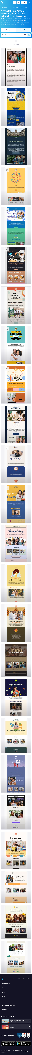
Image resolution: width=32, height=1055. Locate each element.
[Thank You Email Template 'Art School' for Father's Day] (16, 186)
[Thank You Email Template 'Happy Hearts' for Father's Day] (16, 623)
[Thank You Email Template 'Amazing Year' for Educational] (16, 660)
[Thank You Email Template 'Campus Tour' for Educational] (16, 146)
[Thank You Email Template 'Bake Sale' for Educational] (16, 265)
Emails (23, 30)
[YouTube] (28, 978)
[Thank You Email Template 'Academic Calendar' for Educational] (16, 305)
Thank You (15, 7)
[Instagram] (18, 978)
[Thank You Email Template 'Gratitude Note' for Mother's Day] (16, 583)
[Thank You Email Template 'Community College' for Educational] (16, 67)
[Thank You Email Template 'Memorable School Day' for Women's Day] (16, 543)
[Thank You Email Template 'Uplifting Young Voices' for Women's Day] (16, 850)
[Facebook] (14, 978)
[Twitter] (23, 978)
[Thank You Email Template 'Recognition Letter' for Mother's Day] (16, 464)
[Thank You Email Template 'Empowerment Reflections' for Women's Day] (16, 697)
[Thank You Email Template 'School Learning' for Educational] (16, 107)
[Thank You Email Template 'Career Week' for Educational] (16, 812)
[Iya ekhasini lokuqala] (2, 2)
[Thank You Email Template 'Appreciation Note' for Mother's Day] (16, 504)
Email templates (5, 7)
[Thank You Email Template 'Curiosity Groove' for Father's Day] (16, 774)
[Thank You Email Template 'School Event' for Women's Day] (16, 887)
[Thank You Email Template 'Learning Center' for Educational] (16, 424)
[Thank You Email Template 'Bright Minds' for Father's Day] (16, 345)
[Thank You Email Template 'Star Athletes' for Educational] (16, 226)
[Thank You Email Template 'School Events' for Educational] (16, 957)
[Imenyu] (29, 2)
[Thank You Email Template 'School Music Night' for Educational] (16, 385)
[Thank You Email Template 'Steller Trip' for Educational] (16, 922)
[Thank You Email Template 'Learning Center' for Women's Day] (16, 735)
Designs (8, 30)
